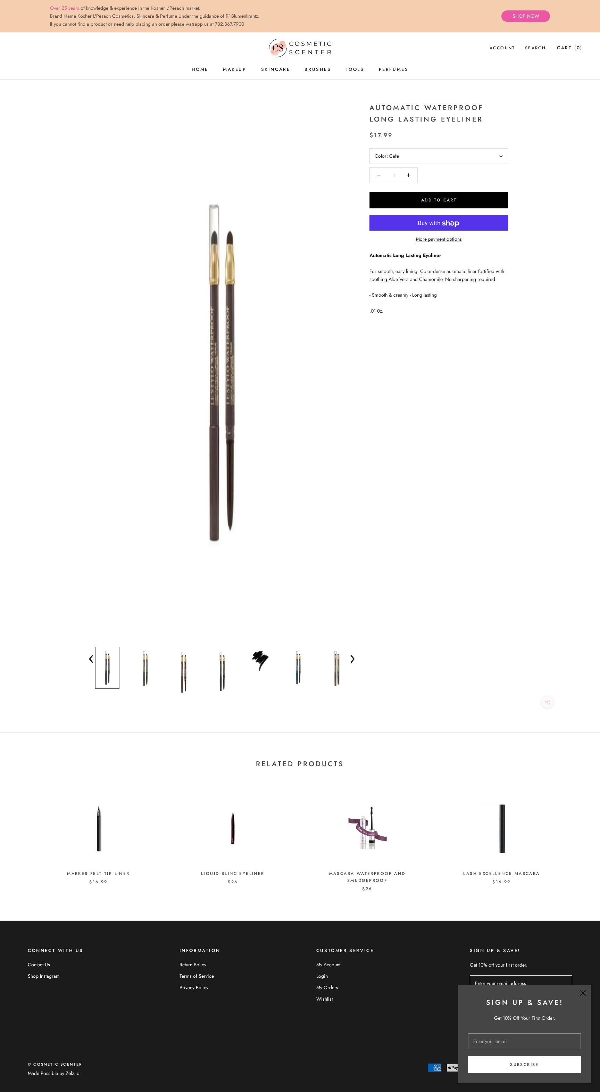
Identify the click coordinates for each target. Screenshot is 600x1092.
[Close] (583, 993)
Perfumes (394, 69)
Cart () (570, 48)
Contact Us (39, 964)
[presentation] (91, 657)
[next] (578, 835)
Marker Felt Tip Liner (98, 873)
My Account (328, 964)
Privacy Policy (194, 987)
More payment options (439, 239)
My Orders (327, 987)
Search (535, 48)
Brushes (318, 69)
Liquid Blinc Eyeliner (232, 873)
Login (322, 976)
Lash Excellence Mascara (501, 873)
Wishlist (324, 998)
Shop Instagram (44, 976)
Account (502, 48)
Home (200, 69)
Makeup (235, 69)
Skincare (275, 69)
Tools (355, 69)
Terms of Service (197, 976)
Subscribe (524, 1064)
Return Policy (193, 964)
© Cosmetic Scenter (55, 1064)
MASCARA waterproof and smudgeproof (367, 877)
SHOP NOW (525, 16)
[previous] (22, 835)
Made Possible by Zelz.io (54, 1073)
